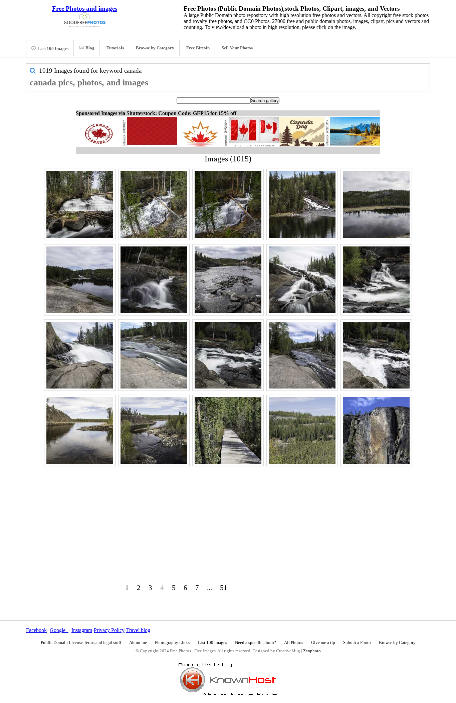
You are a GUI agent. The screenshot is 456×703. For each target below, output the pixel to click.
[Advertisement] (228, 515)
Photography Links (172, 642)
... (209, 587)
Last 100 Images (52, 48)
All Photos (293, 642)
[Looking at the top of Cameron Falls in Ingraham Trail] (302, 279)
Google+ (59, 630)
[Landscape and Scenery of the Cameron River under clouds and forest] (228, 279)
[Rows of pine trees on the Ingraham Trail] (302, 430)
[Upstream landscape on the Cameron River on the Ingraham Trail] (154, 430)
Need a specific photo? (255, 642)
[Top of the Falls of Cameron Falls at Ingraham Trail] (376, 355)
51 (223, 587)
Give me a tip (323, 642)
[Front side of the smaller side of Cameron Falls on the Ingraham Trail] (80, 204)
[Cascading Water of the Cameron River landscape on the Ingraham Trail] (302, 355)
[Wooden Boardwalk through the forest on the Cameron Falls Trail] (228, 430)
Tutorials (115, 48)
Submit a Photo (357, 642)
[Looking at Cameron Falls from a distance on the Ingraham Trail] (302, 204)
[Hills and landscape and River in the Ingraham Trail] (376, 204)
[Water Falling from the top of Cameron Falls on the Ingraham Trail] (80, 355)
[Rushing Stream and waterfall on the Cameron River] (154, 204)
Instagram (81, 630)
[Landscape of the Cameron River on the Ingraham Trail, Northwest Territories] (80, 430)
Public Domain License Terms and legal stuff (81, 642)
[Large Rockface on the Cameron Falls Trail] (376, 430)
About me (138, 642)
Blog (89, 48)
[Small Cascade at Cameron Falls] (154, 279)
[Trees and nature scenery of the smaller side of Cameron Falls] (228, 204)
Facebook (36, 630)
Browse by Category (155, 48)
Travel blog (138, 630)
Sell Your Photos (237, 48)
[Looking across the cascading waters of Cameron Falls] (376, 279)
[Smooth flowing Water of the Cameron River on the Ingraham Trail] (154, 355)
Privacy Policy (109, 630)
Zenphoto (312, 651)
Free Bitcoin (198, 48)
